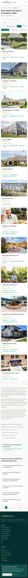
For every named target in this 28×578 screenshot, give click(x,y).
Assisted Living (14, 29)
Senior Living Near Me (5, 529)
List (20, 26)
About (2, 549)
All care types (5, 29)
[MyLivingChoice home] (8, 2)
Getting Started (4, 537)
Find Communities (5, 527)
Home (2, 7)
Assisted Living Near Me (6, 531)
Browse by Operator (5, 535)
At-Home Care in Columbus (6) (8, 438)
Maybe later (15, 574)
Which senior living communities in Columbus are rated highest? (11, 479)
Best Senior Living (5, 533)
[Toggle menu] (25, 2)
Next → (20, 507)
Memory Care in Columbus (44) (9, 435)
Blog (2, 540)
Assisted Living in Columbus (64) (9, 429)
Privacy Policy (4, 558)
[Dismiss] (26, 566)
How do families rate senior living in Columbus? (11, 500)
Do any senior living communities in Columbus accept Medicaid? (11, 493)
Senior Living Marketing (6, 554)
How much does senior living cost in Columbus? (11, 473)
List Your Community (5, 552)
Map (25, 26)
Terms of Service (4, 560)
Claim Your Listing (5, 551)
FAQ (2, 542)
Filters (5, 22)
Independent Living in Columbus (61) (10, 432)
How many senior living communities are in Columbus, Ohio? (12, 466)
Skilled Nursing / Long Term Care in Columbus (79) (13, 427)
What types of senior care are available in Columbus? (12, 486)
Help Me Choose (4, 538)
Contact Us (3, 556)
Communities (8, 7)
